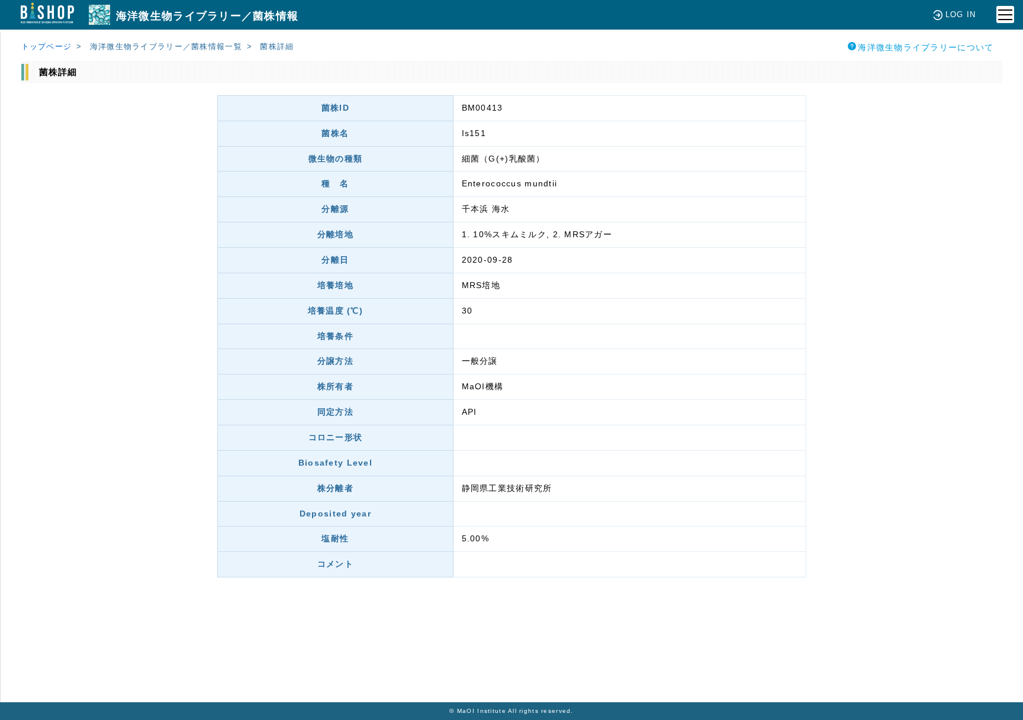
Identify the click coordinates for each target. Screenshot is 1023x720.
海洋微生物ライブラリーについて (925, 47)
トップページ (46, 46)
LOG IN (960, 14)
